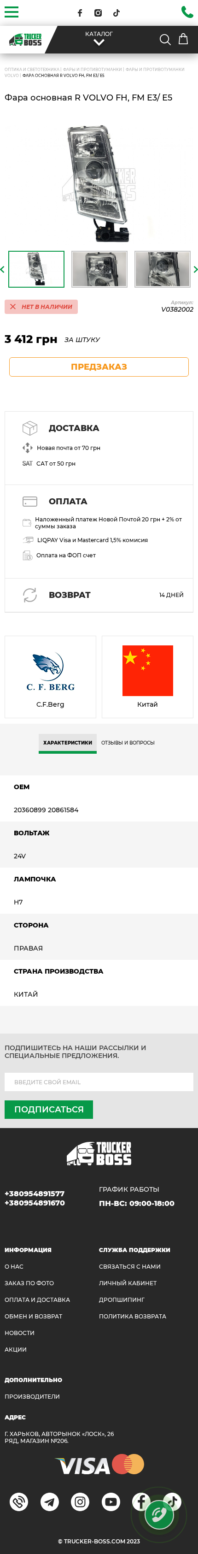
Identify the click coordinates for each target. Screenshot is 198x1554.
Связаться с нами (130, 1266)
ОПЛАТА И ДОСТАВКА (37, 1299)
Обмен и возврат (33, 1316)
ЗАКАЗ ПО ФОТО (29, 1283)
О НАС (14, 1266)
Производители (32, 1396)
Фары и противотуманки (92, 69)
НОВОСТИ (20, 1332)
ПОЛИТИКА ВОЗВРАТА (132, 1316)
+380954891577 (34, 1194)
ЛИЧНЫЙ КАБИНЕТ (128, 1283)
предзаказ (99, 367)
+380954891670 (35, 1203)
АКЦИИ (16, 1349)
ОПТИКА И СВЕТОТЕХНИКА (32, 69)
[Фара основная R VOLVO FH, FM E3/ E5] (99, 185)
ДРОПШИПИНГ (122, 1299)
